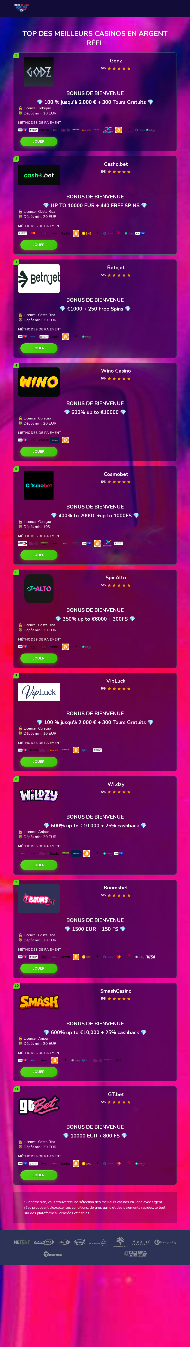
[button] (38, 141)
